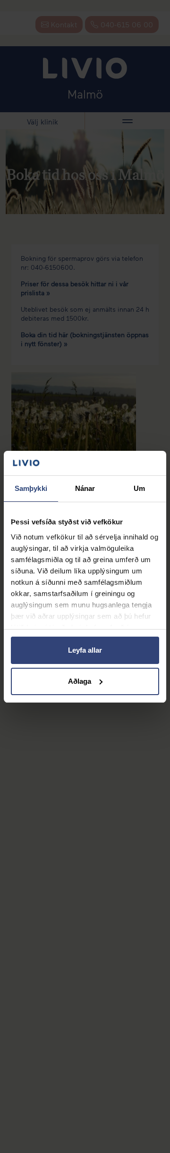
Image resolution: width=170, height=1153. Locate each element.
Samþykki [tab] (31, 488)
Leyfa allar (85, 650)
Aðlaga (79, 681)
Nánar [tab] (85, 488)
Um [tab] (139, 488)
